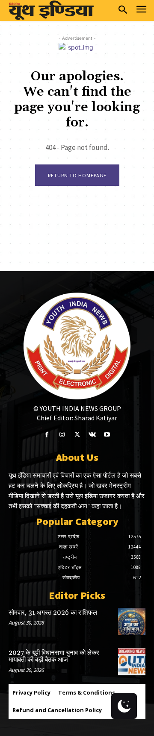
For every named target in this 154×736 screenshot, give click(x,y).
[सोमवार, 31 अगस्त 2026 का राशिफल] (131, 621)
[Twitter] (76, 434)
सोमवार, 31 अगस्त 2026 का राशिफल (53, 613)
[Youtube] (107, 434)
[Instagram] (61, 434)
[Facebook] (46, 434)
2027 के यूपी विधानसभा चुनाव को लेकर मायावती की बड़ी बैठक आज (54, 656)
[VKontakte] (92, 434)
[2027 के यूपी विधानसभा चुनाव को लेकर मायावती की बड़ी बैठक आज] (131, 661)
